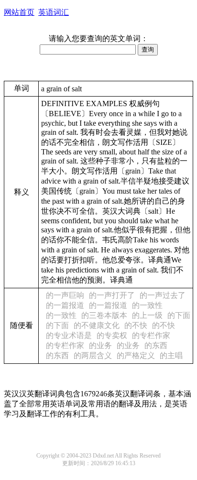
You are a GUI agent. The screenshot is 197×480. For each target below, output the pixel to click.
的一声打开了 (112, 295)
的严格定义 (136, 355)
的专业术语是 (69, 335)
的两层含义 (93, 355)
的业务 (100, 345)
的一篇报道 (65, 305)
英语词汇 (53, 12)
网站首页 (19, 12)
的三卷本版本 (104, 315)
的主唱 (171, 355)
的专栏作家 (151, 335)
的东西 (155, 345)
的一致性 (147, 305)
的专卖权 (112, 335)
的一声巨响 (65, 295)
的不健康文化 (97, 325)
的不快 (135, 325)
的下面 (178, 315)
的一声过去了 (163, 295)
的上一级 (147, 315)
